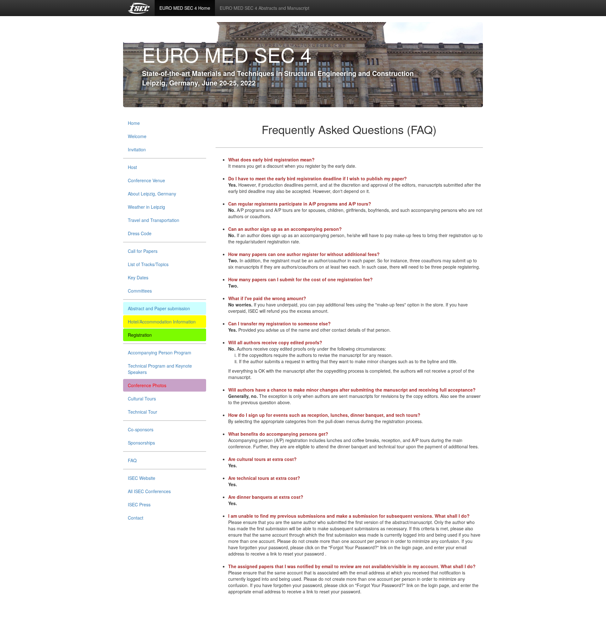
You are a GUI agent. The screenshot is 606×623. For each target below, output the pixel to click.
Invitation (137, 149)
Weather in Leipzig (146, 207)
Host (132, 167)
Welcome (137, 136)
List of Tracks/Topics (148, 264)
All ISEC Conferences (149, 491)
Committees (140, 291)
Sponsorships (141, 443)
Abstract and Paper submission (159, 308)
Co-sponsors (140, 429)
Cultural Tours (142, 398)
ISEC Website (141, 478)
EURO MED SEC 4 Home (184, 8)
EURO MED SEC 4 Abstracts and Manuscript (264, 8)
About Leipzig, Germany (152, 193)
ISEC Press (139, 504)
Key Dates (138, 277)
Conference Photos (147, 385)
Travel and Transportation (153, 220)
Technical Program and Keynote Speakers (160, 369)
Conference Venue (146, 180)
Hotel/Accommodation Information (162, 321)
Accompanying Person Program (159, 352)
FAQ (132, 460)
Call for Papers (142, 251)
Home (134, 123)
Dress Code (140, 233)
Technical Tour (142, 412)
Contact (135, 518)
